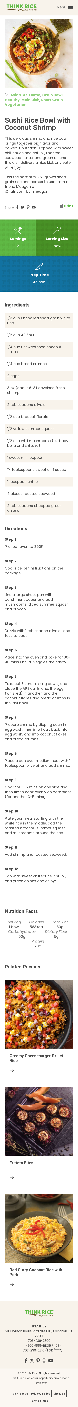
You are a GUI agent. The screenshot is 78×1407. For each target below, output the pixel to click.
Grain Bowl (52, 94)
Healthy (12, 99)
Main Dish (30, 99)
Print (68, 205)
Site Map (59, 1393)
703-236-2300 (39, 1340)
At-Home (31, 94)
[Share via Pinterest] (28, 207)
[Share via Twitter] (22, 207)
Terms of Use (39, 1401)
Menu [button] (62, 7)
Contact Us (20, 1393)
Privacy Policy (40, 1393)
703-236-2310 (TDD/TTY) (42, 1350)
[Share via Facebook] (17, 207)
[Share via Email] (34, 207)
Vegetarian (16, 104)
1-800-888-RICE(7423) (43, 1345)
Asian (15, 94)
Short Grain (52, 99)
